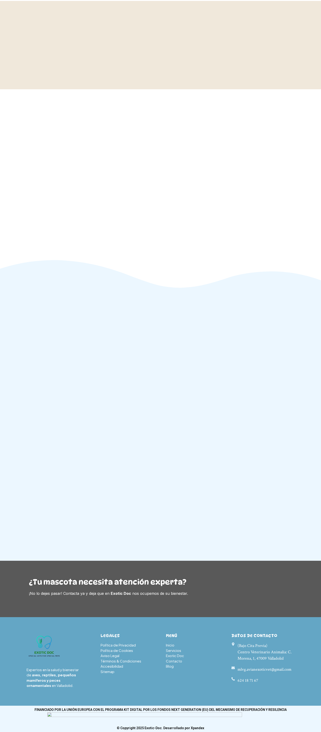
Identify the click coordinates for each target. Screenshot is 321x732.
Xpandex (197, 728)
